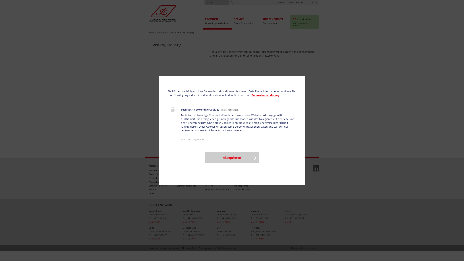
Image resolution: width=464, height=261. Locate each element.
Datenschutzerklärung (265, 95)
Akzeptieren (232, 158)
